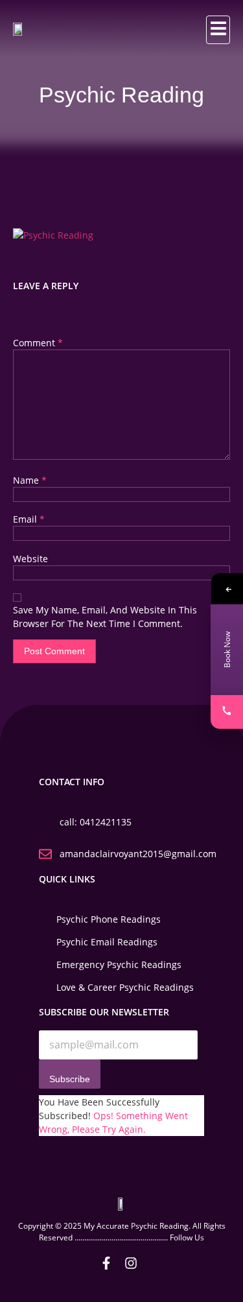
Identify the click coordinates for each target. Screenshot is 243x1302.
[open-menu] (218, 30)
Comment (38, 343)
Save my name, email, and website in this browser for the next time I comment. (105, 617)
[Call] (227, 712)
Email (29, 519)
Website (30, 558)
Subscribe (69, 1079)
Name (30, 480)
